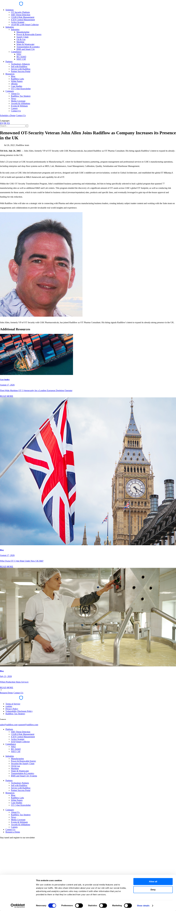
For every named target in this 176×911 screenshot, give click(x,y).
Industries (10, 27)
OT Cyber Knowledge (21, 88)
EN (1, 123)
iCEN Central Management (23, 19)
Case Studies (16, 86)
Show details (143, 905)
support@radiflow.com (28, 724)
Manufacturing (22, 32)
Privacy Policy (12, 709)
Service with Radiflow (21, 69)
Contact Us (16, 111)
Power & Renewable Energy (29, 34)
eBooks (14, 84)
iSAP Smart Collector (20, 741)
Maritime (20, 42)
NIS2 (18, 54)
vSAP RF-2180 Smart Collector (25, 24)
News (13, 98)
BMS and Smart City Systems (24, 776)
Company (10, 91)
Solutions (10, 10)
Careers (14, 108)
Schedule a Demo (7, 115)
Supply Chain (22, 37)
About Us (15, 93)
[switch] (79, 905)
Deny (153, 889)
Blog (13, 76)
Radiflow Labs (17, 79)
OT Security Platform (20, 12)
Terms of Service (13, 704)
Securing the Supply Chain (22, 763)
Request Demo (6, 693)
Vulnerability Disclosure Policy (19, 711)
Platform (9, 729)
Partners (9, 61)
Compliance (16, 52)
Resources (10, 74)
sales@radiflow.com (9, 724)
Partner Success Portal (20, 71)
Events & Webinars (19, 106)
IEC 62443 (21, 56)
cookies (9, 706)
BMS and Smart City (25, 49)
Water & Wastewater (25, 44)
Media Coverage (18, 101)
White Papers (17, 81)
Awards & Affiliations (20, 103)
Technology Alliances (20, 64)
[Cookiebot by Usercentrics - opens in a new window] (18, 906)
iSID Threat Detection (20, 15)
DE (5, 123)
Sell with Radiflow (19, 66)
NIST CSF (21, 59)
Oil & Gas (20, 39)
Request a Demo (13, 832)
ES (8, 123)
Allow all (153, 881)
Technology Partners (20, 783)
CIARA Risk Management (22, 17)
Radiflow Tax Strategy (21, 96)
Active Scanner (17, 22)
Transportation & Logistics (28, 47)
